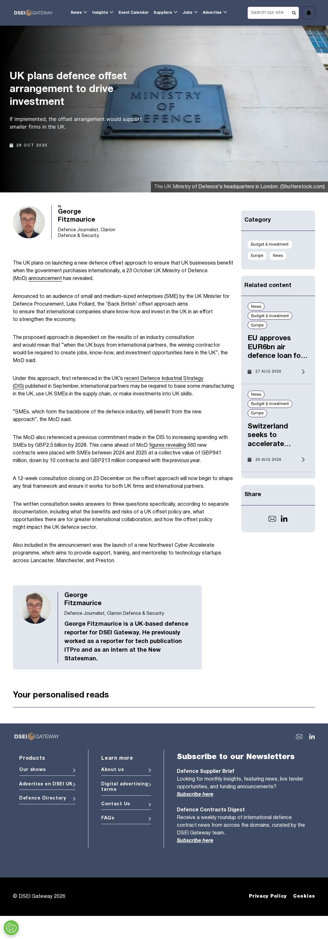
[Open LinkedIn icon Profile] (284, 519)
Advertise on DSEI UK (46, 784)
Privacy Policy (268, 896)
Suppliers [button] (162, 12)
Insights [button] (100, 12)
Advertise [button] (212, 12)
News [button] (76, 12)
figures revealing (167, 445)
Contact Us (115, 804)
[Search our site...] (273, 12)
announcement (45, 278)
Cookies (304, 896)
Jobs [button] (187, 12)
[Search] (294, 12)
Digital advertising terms (124, 787)
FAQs (107, 818)
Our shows (32, 770)
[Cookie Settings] (11, 928)
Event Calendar (134, 12)
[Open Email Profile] (272, 519)
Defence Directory (42, 798)
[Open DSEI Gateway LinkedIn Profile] (312, 736)
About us (112, 770)
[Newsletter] (308, 12)
